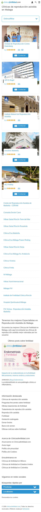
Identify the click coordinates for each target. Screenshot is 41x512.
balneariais (26, 509)
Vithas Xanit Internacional (13, 281)
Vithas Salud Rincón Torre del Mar (16, 219)
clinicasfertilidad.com (13, 506)
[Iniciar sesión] (32, 2)
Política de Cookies (9, 452)
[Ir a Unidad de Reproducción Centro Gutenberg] (19, 50)
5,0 (5, 50)
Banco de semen (8, 426)
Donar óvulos (7, 422)
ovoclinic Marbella (11, 151)
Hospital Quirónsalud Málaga (14, 302)
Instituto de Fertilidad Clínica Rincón (17, 295)
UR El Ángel (9, 80)
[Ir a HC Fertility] (19, 188)
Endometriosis (18, 380)
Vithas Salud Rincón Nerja (13, 247)
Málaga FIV (7, 288)
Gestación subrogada (10, 419)
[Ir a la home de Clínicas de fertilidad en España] (11, 2)
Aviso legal (6, 445)
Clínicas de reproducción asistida (15, 399)
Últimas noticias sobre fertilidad (14, 429)
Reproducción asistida (10, 413)
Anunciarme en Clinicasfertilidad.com (16, 442)
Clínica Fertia (8, 268)
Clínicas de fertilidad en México (14, 461)
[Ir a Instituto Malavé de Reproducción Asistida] (19, 120)
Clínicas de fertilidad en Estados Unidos (17, 464)
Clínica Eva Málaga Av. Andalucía (16, 254)
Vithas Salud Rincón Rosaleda (15, 226)
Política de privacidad (10, 448)
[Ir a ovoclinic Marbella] (19, 154)
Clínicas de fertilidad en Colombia (15, 468)
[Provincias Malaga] (20, 487)
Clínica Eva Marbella (11, 233)
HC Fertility (8, 185)
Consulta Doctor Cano (12, 212)
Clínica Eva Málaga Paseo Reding (16, 240)
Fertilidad (5, 416)
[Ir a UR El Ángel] (19, 84)
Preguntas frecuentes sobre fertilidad (16, 403)
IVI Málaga (7, 274)
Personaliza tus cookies (10, 497)
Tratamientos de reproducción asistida (16, 409)
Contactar (22, 55)
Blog (11, 380)
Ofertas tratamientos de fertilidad (14, 406)
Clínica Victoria (9, 261)
